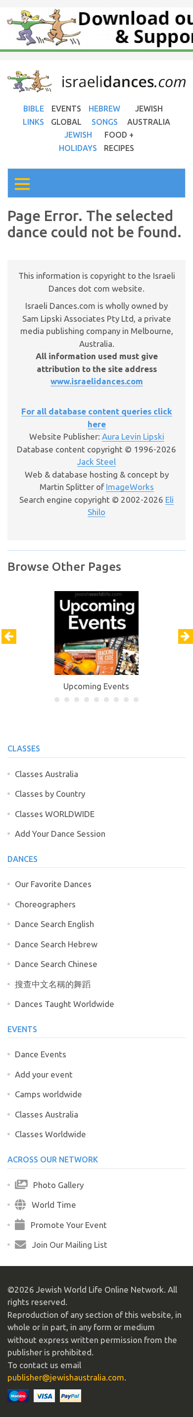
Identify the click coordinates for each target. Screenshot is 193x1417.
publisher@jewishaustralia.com (65, 1377)
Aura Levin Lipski (133, 436)
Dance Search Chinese (56, 964)
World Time (51, 1204)
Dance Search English (54, 924)
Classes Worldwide (50, 1134)
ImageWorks (130, 486)
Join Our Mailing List (66, 1244)
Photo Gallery (55, 1185)
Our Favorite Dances (53, 884)
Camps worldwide (48, 1094)
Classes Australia (46, 774)
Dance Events (40, 1054)
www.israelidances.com (96, 381)
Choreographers (45, 904)
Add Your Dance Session (60, 833)
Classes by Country (50, 793)
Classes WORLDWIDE (55, 814)
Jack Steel (96, 461)
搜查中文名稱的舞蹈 (53, 984)
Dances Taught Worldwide (64, 1003)
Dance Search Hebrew (56, 944)
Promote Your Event (66, 1225)
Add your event (44, 1074)
